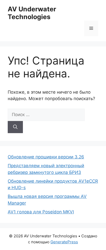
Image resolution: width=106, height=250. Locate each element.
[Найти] (15, 127)
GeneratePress (64, 241)
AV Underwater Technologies (32, 13)
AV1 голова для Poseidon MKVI (41, 211)
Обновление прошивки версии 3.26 (46, 156)
